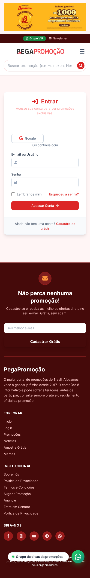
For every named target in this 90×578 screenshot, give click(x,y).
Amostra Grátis (15, 447)
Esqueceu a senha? (64, 194)
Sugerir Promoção (17, 494)
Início (8, 421)
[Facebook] (8, 536)
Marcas (9, 454)
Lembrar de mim (29, 194)
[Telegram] (47, 536)
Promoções (12, 434)
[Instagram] (21, 536)
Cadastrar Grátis (45, 341)
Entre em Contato (17, 507)
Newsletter (60, 38)
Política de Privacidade (21, 481)
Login (8, 428)
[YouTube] (34, 536)
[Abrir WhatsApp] (78, 556)
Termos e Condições (19, 487)
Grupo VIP (36, 38)
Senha (16, 174)
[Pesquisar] (80, 65)
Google (31, 138)
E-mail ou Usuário (24, 154)
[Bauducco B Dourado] (45, 17)
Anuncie (10, 500)
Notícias (10, 441)
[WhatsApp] (60, 536)
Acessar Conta (42, 206)
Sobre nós (11, 474)
